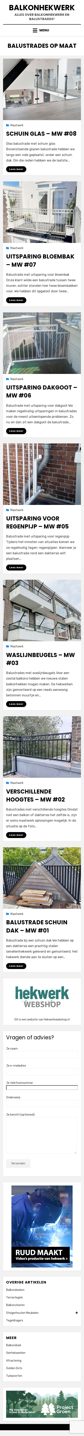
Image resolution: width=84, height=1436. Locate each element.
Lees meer (16, 169)
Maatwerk (16, 125)
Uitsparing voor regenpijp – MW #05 (37, 523)
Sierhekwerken (15, 1353)
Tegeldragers (14, 1320)
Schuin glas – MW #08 (41, 134)
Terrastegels (14, 1297)
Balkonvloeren (15, 1305)
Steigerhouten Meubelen (22, 1313)
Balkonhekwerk (42, 7)
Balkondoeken (15, 1290)
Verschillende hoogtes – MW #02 (35, 796)
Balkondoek (13, 1345)
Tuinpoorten (14, 1376)
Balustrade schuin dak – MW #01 (36, 926)
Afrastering (13, 1360)
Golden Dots (14, 1368)
